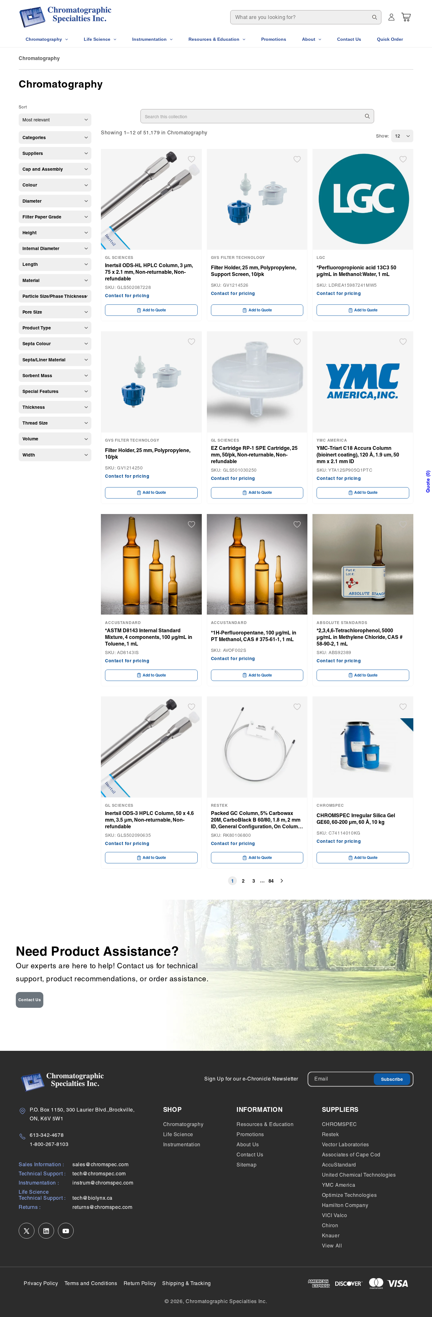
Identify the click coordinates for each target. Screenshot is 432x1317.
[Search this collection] (367, 116)
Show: (382, 135)
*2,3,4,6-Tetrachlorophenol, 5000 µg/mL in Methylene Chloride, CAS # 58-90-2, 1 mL (360, 637)
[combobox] (305, 17)
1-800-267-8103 (49, 1144)
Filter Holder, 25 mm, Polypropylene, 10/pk (147, 453)
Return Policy (140, 1283)
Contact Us (29, 999)
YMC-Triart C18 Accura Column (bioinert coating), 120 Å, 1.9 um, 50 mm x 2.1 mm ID (358, 454)
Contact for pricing (127, 295)
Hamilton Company (345, 1205)
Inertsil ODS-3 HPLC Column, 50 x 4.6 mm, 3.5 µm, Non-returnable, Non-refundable (149, 820)
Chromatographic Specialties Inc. (226, 1301)
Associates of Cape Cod (351, 1155)
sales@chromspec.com (100, 1165)
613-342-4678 (47, 1135)
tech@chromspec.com (99, 1174)
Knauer (331, 1236)
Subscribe (392, 1079)
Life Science (178, 1134)
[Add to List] (191, 159)
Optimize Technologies (349, 1195)
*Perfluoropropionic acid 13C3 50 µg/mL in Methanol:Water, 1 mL (356, 270)
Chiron (330, 1225)
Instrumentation (182, 1145)
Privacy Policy (41, 1283)
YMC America (338, 1185)
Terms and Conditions (91, 1283)
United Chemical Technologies (359, 1175)
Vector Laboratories (345, 1145)
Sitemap (246, 1165)
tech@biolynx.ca (92, 1198)
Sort (23, 107)
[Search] (374, 17)
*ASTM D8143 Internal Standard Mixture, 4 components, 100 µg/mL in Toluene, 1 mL (148, 637)
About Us (248, 1145)
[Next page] (281, 880)
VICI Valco (334, 1215)
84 (271, 881)
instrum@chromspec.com (102, 1183)
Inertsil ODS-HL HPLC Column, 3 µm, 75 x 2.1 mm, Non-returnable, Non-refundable (149, 272)
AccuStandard (339, 1165)
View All (332, 1246)
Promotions (250, 1134)
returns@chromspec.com (102, 1207)
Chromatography (183, 1124)
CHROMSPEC (339, 1124)
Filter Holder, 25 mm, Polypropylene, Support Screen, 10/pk (253, 270)
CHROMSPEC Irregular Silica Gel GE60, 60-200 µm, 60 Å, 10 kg (356, 818)
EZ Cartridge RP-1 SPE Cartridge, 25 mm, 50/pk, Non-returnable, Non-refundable (254, 454)
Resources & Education (265, 1124)
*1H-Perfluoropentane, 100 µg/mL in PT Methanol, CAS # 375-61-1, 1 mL (253, 635)
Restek (330, 1134)
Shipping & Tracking (186, 1283)
